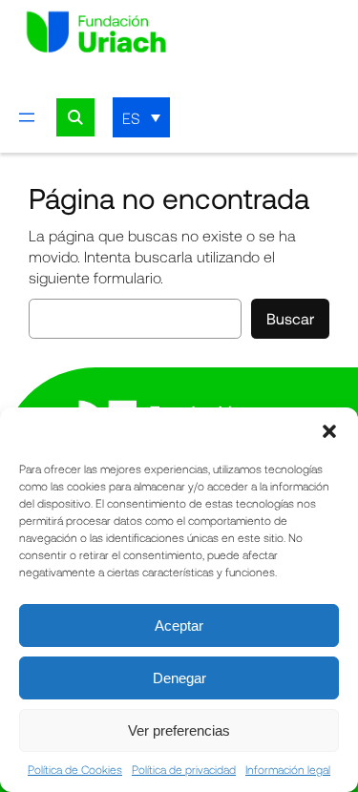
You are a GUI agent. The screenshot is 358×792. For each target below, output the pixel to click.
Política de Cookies (75, 769)
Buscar (290, 318)
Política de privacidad (184, 769)
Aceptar (179, 625)
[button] (329, 431)
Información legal (287, 769)
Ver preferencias (179, 730)
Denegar (179, 678)
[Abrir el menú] (26, 117)
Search (75, 117)
